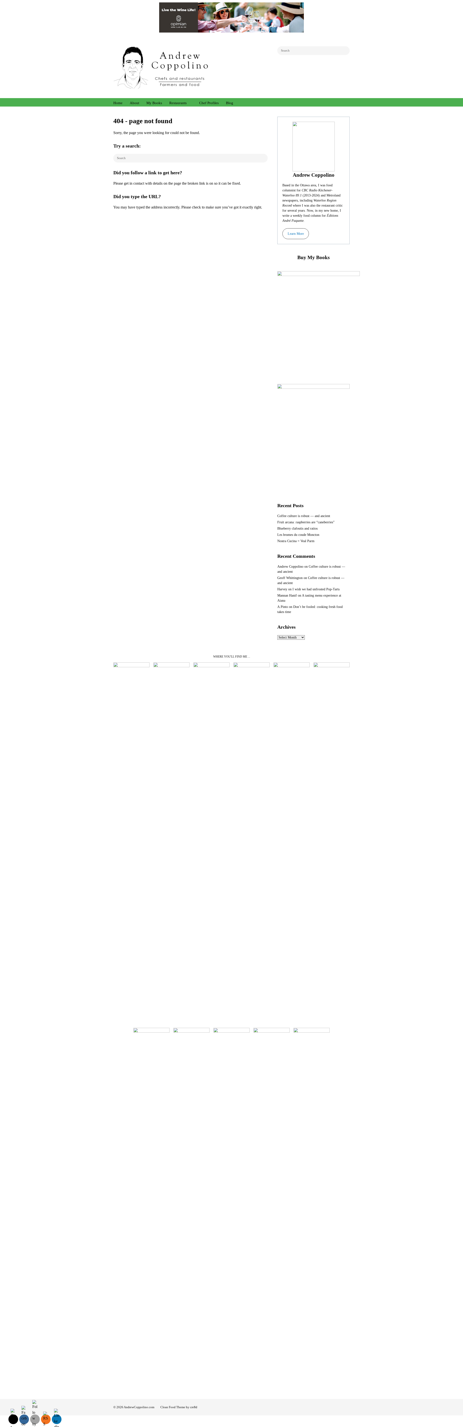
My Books (154, 103)
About (134, 103)
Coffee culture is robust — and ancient (303, 516)
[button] (295, 233)
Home (118, 103)
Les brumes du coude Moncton (298, 535)
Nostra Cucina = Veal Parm (295, 541)
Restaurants (178, 103)
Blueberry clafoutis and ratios (297, 528)
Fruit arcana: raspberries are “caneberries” (305, 522)
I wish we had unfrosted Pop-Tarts (316, 589)
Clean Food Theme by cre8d (178, 1407)
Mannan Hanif (287, 595)
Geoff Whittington (290, 578)
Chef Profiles (209, 103)
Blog (229, 103)
